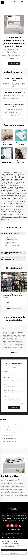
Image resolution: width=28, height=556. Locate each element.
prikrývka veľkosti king (9, 432)
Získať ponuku (14, 63)
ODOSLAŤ (14, 408)
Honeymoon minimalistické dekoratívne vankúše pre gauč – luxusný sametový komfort (7, 143)
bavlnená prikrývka (19, 426)
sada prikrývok (7, 429)
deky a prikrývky (7, 426)
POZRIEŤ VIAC (6, 302)
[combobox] (7, 380)
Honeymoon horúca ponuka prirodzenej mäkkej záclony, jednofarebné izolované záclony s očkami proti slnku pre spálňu (7, 161)
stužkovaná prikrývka (8, 435)
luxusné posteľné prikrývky (10, 438)
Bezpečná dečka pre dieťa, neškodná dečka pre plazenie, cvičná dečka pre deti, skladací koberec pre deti (21, 143)
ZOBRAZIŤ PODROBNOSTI (7, 135)
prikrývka (5, 424)
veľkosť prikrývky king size (10, 441)
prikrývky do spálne (16, 424)
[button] (8, 308)
